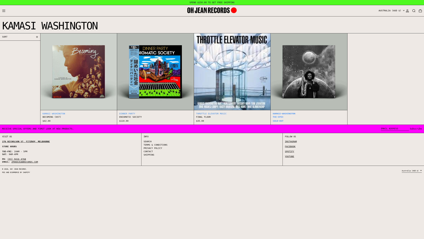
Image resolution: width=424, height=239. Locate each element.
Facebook (290, 146)
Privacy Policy (153, 148)
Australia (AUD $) (390, 10)
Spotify (289, 151)
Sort (4, 37)
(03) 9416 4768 (16, 159)
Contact (148, 151)
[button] (414, 10)
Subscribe (416, 128)
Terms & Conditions (155, 145)
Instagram (291, 141)
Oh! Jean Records (18, 169)
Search (148, 141)
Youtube (289, 156)
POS (3, 172)
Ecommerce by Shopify (20, 172)
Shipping (149, 155)
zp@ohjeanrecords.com (24, 162)
